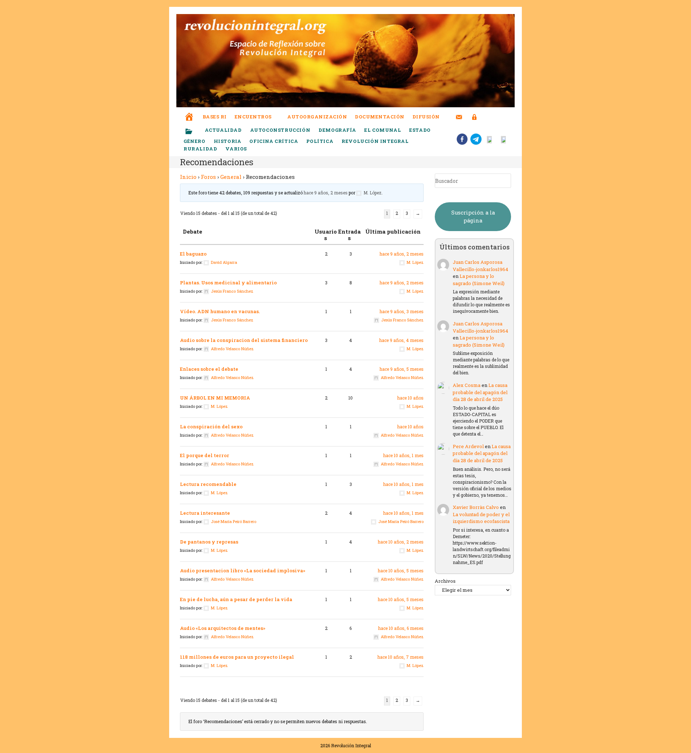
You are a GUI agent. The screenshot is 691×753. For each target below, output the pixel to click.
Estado (420, 130)
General (230, 176)
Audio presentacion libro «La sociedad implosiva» (242, 570)
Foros (208, 176)
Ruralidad (200, 148)
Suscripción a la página (473, 216)
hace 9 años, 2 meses (326, 192)
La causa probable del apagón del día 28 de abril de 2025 (480, 392)
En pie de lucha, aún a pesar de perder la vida (236, 599)
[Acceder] (474, 112)
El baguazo (193, 254)
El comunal (382, 130)
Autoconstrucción (280, 130)
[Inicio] (189, 112)
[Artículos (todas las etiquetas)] (194, 131)
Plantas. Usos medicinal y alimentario (228, 282)
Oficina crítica (273, 141)
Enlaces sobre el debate (209, 369)
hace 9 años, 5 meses (402, 369)
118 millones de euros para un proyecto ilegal (237, 657)
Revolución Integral (375, 141)
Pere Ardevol (468, 446)
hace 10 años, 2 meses (401, 542)
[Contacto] (459, 112)
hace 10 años (410, 398)
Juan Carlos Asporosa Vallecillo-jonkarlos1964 (480, 265)
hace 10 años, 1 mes (403, 455)
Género (195, 141)
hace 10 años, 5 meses (401, 570)
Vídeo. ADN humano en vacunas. (220, 311)
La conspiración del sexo (211, 426)
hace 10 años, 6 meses (401, 628)
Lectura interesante (205, 513)
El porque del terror (204, 455)
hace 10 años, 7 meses (401, 657)
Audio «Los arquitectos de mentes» (222, 628)
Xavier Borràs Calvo (476, 507)
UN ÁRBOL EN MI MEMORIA (215, 397)
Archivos (445, 581)
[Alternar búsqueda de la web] (487, 117)
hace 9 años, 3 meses (402, 311)
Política (319, 141)
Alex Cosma (466, 385)
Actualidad (223, 130)
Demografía (337, 130)
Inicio (188, 176)
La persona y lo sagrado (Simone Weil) (479, 280)
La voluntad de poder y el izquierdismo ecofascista (481, 518)
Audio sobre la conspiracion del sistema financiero (244, 340)
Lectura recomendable (208, 484)
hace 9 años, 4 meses (401, 340)
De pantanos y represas (209, 541)
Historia (227, 141)
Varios (236, 148)
